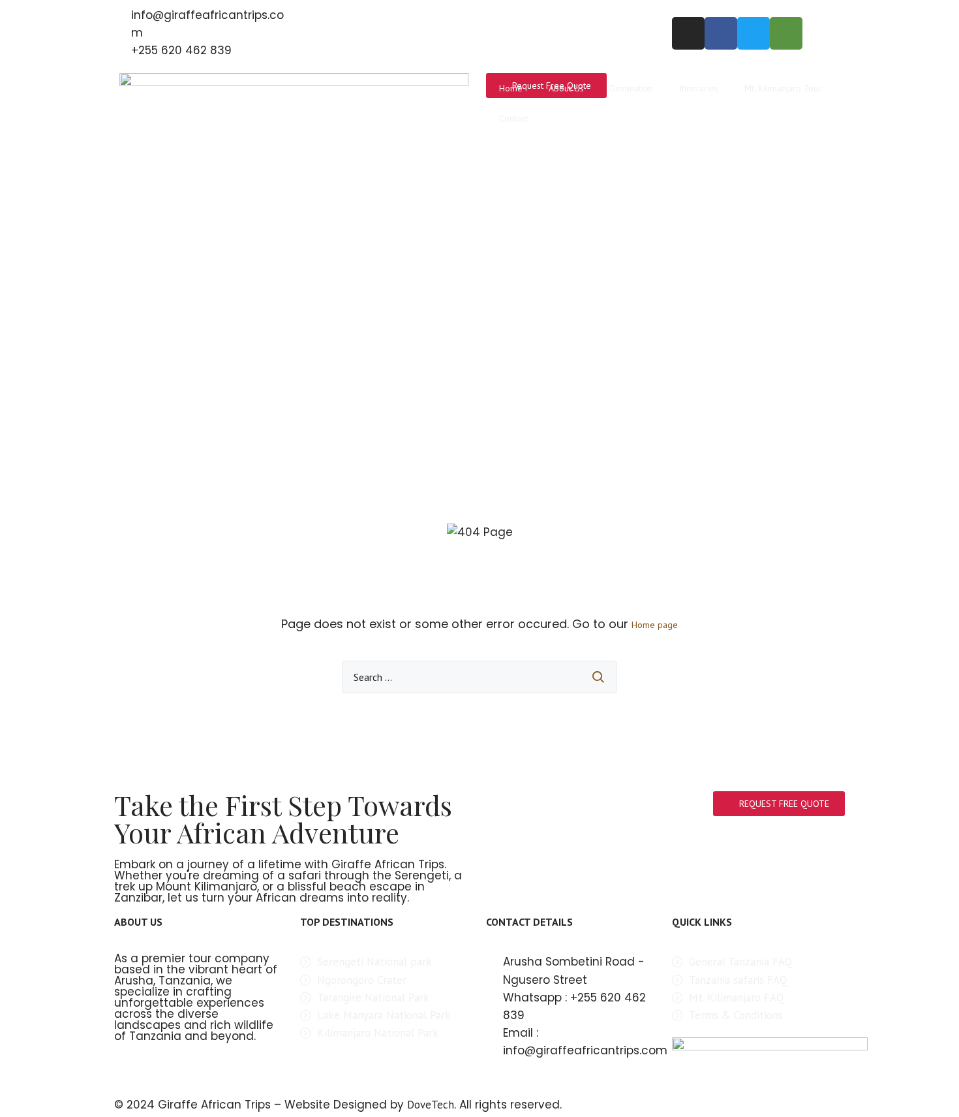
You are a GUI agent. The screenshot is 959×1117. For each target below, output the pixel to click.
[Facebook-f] (721, 33)
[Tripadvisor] (786, 33)
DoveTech (430, 1104)
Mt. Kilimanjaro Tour (782, 88)
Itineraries (698, 88)
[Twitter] (753, 33)
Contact (513, 118)
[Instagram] (688, 33)
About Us (566, 88)
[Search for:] (479, 677)
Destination (631, 88)
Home (511, 88)
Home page (655, 625)
